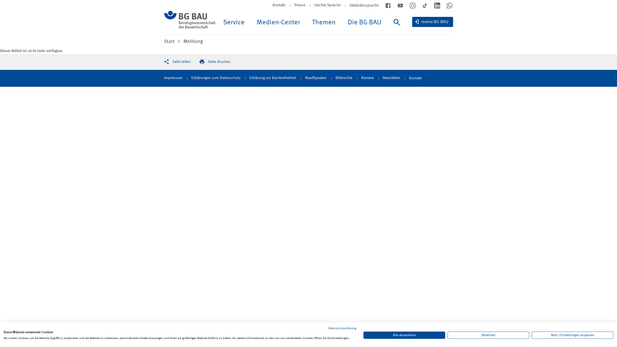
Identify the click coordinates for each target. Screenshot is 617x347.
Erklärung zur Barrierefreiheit (272, 78)
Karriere (367, 78)
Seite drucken (219, 62)
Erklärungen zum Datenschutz (216, 78)
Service (234, 22)
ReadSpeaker (316, 78)
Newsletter (391, 78)
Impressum (173, 78)
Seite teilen (181, 62)
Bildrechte (343, 78)
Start (169, 41)
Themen (324, 22)
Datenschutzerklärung (342, 328)
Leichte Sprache (327, 5)
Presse (299, 5)
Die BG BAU (364, 22)
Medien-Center (278, 22)
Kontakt (279, 5)
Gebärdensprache (364, 5)
